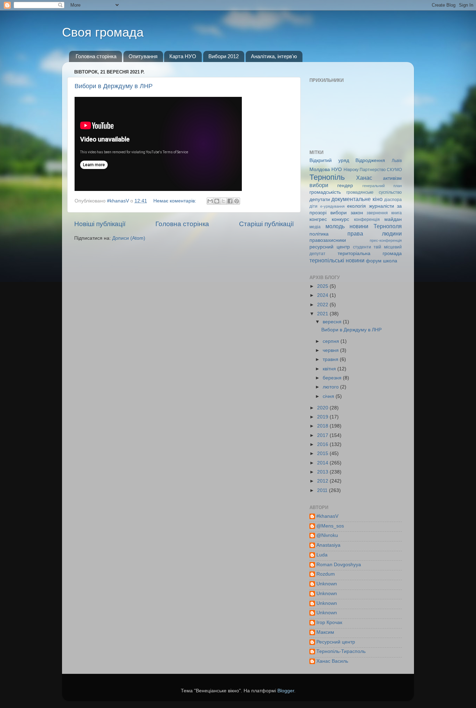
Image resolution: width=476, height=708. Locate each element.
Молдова (319, 169)
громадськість (325, 192)
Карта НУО (182, 56)
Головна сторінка (96, 56)
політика (319, 234)
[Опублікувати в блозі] (216, 201)
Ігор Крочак (329, 622)
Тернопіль (327, 177)
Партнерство (373, 169)
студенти (362, 247)
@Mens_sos (330, 526)
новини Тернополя (376, 226)
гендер (345, 185)
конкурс (340, 219)
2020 (323, 407)
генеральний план (382, 186)
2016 (323, 444)
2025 (323, 286)
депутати (319, 199)
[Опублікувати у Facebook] (230, 201)
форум (374, 260)
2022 (323, 304)
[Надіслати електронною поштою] (210, 201)
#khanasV (327, 516)
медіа (315, 226)
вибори (318, 185)
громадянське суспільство (374, 192)
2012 (323, 481)
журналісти (381, 206)
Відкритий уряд (329, 160)
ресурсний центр (329, 246)
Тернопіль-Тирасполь (341, 651)
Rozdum (325, 574)
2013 (323, 472)
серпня (331, 341)
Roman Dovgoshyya (338, 564)
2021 (323, 313)
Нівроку (351, 169)
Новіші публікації (99, 224)
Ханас (364, 178)
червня (331, 350)
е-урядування (332, 206)
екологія (356, 206)
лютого (331, 387)
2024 (323, 295)
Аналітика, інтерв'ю (274, 56)
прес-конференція (386, 240)
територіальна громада (370, 253)
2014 (323, 462)
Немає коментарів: (175, 200)
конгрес (318, 219)
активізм (392, 178)
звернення (377, 212)
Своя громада (103, 32)
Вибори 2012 (223, 56)
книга (396, 212)
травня (331, 359)
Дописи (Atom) (128, 238)
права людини (374, 233)
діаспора (393, 199)
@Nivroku (327, 535)
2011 (323, 490)
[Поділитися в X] (223, 201)
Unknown (326, 583)
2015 (323, 453)
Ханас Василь (332, 661)
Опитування (143, 56)
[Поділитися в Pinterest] (236, 201)
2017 (323, 435)
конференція (367, 219)
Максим (325, 632)
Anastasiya (328, 545)
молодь (335, 226)
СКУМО (394, 169)
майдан (393, 219)
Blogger (285, 690)
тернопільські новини (336, 260)
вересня (333, 321)
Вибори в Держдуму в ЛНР (114, 86)
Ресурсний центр (335, 642)
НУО (336, 169)
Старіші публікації (266, 224)
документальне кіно (356, 199)
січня (329, 396)
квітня (330, 368)
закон (357, 212)
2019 (323, 417)
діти (313, 206)
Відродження (370, 160)
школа (390, 260)
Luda (322, 554)
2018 (323, 426)
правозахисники (327, 240)
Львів (397, 160)
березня (333, 377)
